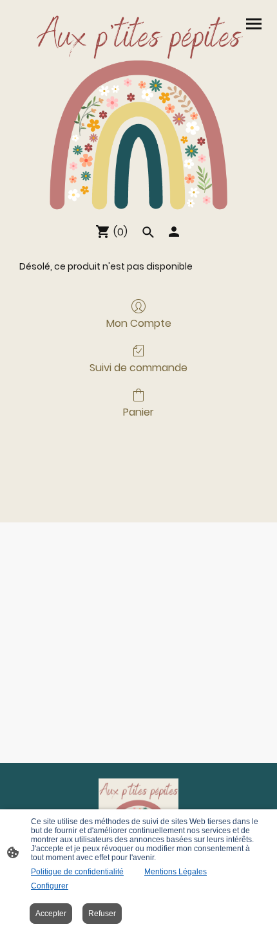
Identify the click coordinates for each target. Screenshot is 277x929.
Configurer (49, 885)
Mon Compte (138, 322)
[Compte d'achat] (174, 231)
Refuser (102, 913)
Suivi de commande (138, 367)
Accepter (50, 913)
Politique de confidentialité (77, 871)
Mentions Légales (175, 871)
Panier (138, 411)
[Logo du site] (138, 109)
